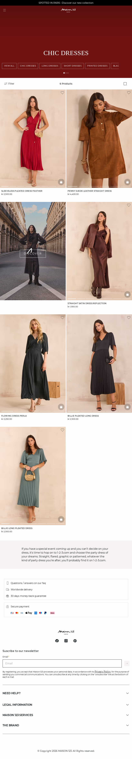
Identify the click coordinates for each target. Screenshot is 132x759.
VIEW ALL (9, 66)
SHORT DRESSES (73, 66)
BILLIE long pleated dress (16, 528)
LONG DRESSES (50, 66)
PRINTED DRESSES (97, 66)
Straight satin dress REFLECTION (87, 303)
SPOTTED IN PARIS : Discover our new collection (66, 2)
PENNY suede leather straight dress (90, 191)
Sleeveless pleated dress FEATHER (21, 191)
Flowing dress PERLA (14, 416)
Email (6, 657)
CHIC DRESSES (28, 66)
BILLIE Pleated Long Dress (83, 416)
